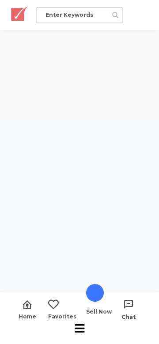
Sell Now (99, 311)
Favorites (62, 316)
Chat (128, 317)
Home (27, 316)
